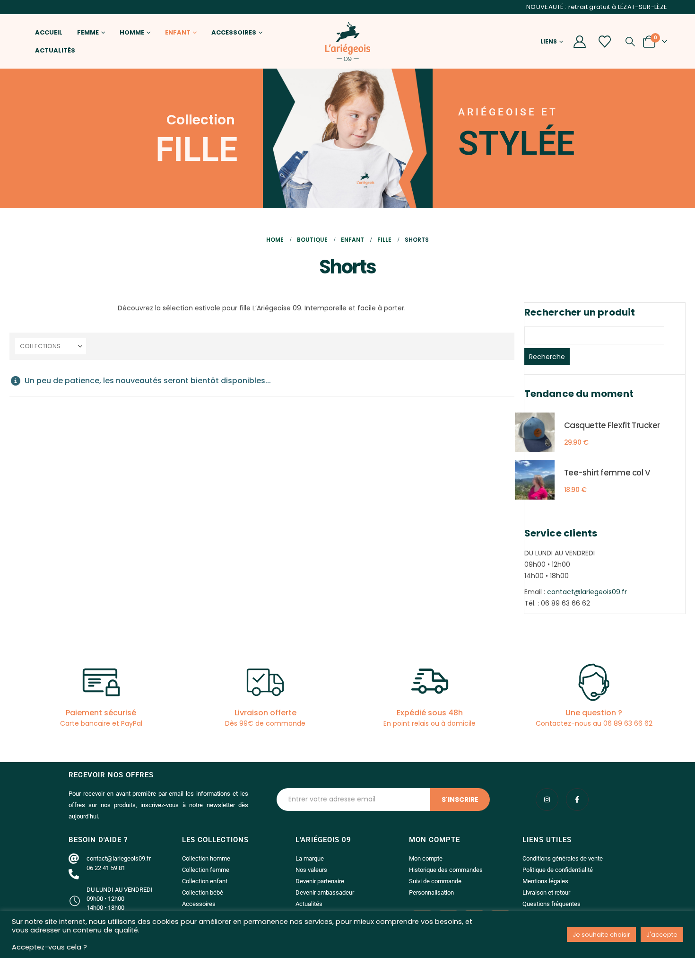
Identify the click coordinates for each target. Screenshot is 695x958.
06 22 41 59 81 (106, 867)
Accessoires (233, 32)
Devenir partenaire (319, 881)
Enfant (178, 32)
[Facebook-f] (577, 799)
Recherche (547, 356)
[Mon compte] (580, 41)
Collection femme (205, 869)
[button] (630, 41)
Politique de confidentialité (557, 869)
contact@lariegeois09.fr (587, 592)
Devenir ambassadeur (324, 892)
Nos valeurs (311, 869)
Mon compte (426, 858)
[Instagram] (547, 799)
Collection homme (206, 858)
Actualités (55, 50)
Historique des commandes (446, 869)
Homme (132, 32)
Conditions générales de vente (562, 858)
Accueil (48, 32)
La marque (309, 858)
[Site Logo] (347, 41)
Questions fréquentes (551, 903)
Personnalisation (431, 892)
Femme (88, 32)
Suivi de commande (435, 881)
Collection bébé (202, 892)
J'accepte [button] (662, 934)
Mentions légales (545, 881)
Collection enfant (204, 881)
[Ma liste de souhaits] (605, 41)
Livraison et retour (546, 892)
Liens (548, 41)
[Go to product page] (535, 432)
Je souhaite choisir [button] (601, 934)
